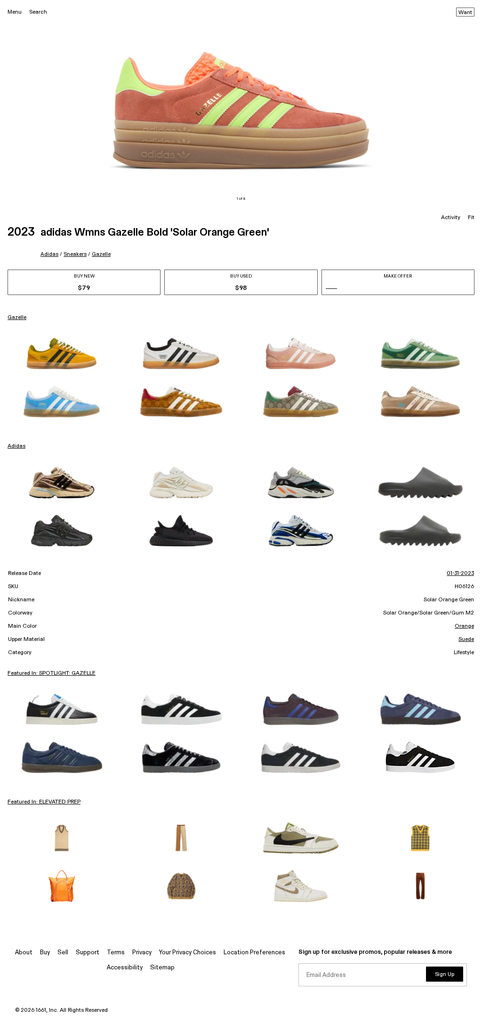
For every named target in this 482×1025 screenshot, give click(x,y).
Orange (464, 626)
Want (465, 13)
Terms (116, 953)
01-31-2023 (460, 573)
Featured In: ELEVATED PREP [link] (44, 802)
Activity (450, 218)
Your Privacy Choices (187, 953)
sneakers (75, 254)
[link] (62, 353)
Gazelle (101, 254)
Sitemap (162, 968)
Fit (471, 218)
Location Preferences (254, 953)
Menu (15, 12)
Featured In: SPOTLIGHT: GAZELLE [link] (52, 673)
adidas (49, 254)
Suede (466, 639)
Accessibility (125, 968)
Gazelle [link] (17, 317)
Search (38, 12)
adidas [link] (16, 446)
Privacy (142, 953)
